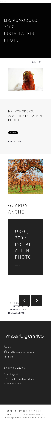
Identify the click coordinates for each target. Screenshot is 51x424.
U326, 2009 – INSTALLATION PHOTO (24, 244)
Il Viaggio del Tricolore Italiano (19, 379)
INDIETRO (36, 61)
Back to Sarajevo (12, 383)
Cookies (17, 417)
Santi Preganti (11, 374)
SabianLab (40, 417)
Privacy (8, 417)
